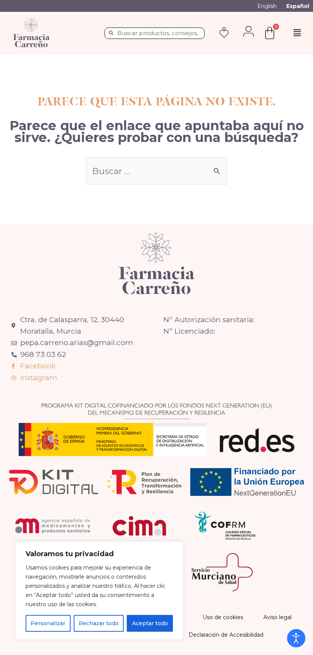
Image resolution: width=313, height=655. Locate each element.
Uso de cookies (223, 617)
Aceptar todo (150, 623)
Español (297, 6)
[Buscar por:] (156, 171)
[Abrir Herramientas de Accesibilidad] (296, 638)
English (267, 6)
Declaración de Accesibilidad (226, 634)
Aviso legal (277, 617)
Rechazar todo (99, 623)
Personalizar (48, 623)
